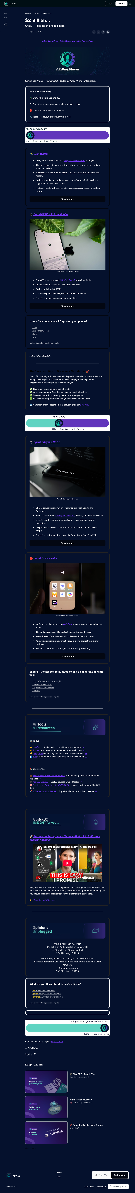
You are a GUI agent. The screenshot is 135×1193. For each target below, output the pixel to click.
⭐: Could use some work (43, 990)
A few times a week (40, 330)
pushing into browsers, (65, 515)
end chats (67, 624)
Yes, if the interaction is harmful (46, 681)
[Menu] (130, 3)
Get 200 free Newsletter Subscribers (76, 41)
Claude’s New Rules (45, 558)
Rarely (35, 333)
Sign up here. (57, 1041)
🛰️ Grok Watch (39, 154)
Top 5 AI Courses (40, 782)
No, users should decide (43, 687)
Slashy (36, 750)
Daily (34, 327)
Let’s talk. (84, 405)
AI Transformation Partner (45, 791)
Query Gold (38, 753)
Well (35, 756)
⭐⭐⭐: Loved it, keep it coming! (47, 996)
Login (109, 4)
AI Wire (28, 13)
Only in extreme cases (42, 684)
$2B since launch (67, 280)
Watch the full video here (44, 900)
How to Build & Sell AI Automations (49, 775)
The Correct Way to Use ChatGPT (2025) (51, 785)
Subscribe (121, 4)
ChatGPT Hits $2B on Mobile (50, 214)
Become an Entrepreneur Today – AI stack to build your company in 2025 (65, 838)
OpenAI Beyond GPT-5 (46, 442)
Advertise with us (50, 41)
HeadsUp (37, 747)
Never (35, 337)
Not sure (36, 690)
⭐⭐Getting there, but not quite (46, 993)
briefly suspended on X (74, 160)
